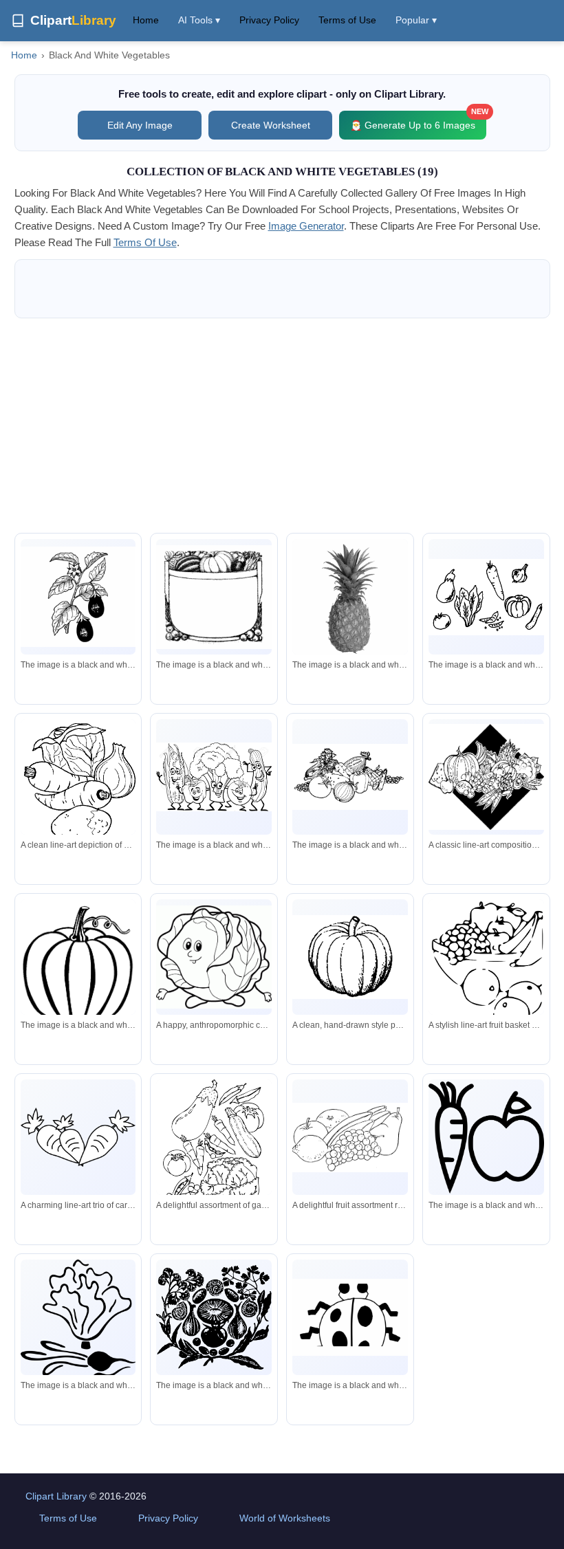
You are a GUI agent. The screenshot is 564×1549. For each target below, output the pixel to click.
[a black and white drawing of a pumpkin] (78, 976)
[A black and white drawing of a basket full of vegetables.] (214, 597)
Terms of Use (347, 19)
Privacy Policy (269, 19)
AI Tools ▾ (199, 19)
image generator (306, 226)
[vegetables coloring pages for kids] (214, 777)
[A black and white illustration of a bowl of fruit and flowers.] (214, 1317)
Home (146, 19)
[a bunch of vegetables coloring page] (350, 777)
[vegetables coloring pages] (486, 597)
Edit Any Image (140, 125)
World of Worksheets (284, 1518)
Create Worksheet (270, 125)
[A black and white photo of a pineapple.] (350, 599)
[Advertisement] (282, 425)
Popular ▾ (416, 19)
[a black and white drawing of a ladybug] (350, 1317)
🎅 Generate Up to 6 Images (418, 121)
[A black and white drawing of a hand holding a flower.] (78, 1336)
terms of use (145, 242)
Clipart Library (56, 1496)
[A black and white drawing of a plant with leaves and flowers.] (78, 597)
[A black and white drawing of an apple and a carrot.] (486, 1137)
